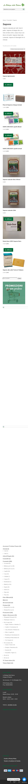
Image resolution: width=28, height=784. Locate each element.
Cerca (19, 278)
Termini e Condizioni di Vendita (12, 761)
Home (4, 20)
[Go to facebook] (24, 779)
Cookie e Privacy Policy (10, 758)
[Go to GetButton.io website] (24, 782)
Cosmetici (9, 20)
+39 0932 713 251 (12, 704)
